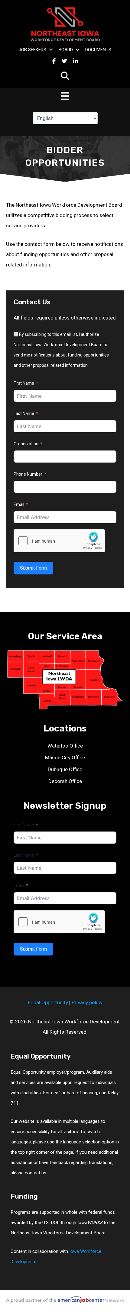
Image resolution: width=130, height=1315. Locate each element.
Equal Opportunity (48, 1002)
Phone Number (28, 474)
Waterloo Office (65, 746)
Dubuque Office (65, 769)
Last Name (24, 413)
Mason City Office (65, 758)
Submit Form (33, 568)
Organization (26, 443)
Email (19, 504)
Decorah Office (65, 781)
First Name (24, 383)
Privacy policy (87, 1002)
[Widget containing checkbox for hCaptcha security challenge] (59, 540)
